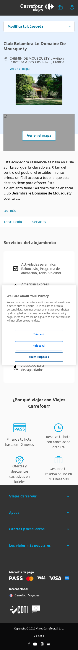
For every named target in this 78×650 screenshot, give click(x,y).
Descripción (13, 221)
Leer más (9, 210)
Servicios (39, 221)
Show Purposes (39, 356)
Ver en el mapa (19, 68)
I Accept (39, 334)
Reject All (39, 345)
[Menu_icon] (5, 8)
